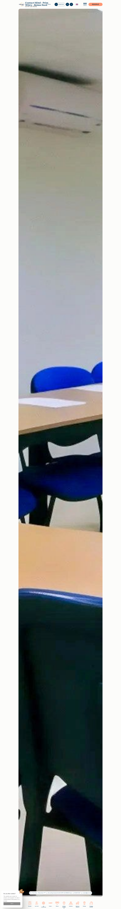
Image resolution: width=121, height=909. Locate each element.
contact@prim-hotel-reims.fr (88, 893)
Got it (12, 903)
